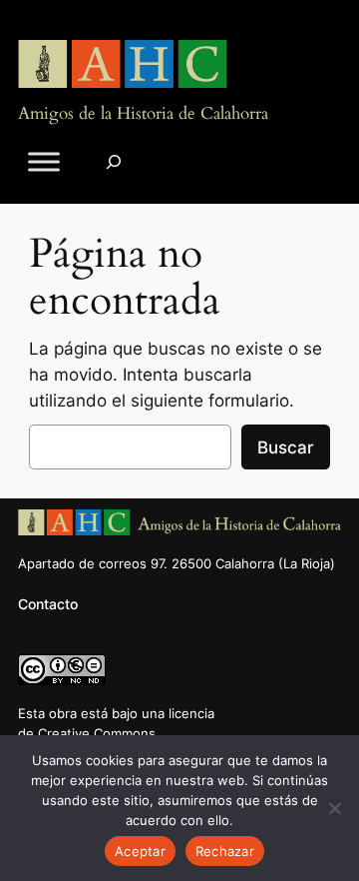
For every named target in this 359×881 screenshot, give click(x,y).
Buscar (285, 447)
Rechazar (224, 851)
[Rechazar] (334, 808)
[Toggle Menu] (44, 161)
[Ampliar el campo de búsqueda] (114, 161)
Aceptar (140, 851)
